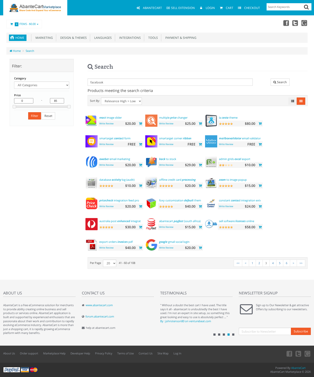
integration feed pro (119, 200)
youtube (304, 23)
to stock (167, 159)
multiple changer (173, 117)
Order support (29, 353)
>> (300, 263)
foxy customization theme (180, 200)
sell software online (236, 221)
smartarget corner (175, 138)
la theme (228, 117)
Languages (102, 38)
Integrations (129, 38)
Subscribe (301, 331)
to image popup (233, 180)
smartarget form (115, 138)
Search (30, 51)
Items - (26, 24)
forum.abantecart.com (99, 316)
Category (20, 78)
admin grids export (234, 159)
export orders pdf (116, 242)
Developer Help (80, 353)
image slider (110, 117)
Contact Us (146, 353)
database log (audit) (117, 180)
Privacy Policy (103, 353)
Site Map (163, 353)
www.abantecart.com (99, 305)
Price (17, 95)
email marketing (114, 159)
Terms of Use (125, 353)
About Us (9, 353)
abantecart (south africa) (180, 221)
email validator (240, 138)
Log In (177, 353)
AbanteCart (298, 368)
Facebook (286, 23)
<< (237, 263)
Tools (152, 38)
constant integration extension (244, 200)
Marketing (43, 38)
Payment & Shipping (180, 38)
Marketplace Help (54, 353)
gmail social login (174, 242)
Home (19, 38)
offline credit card (177, 180)
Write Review (106, 123)
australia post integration (122, 221)
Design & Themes (73, 38)
